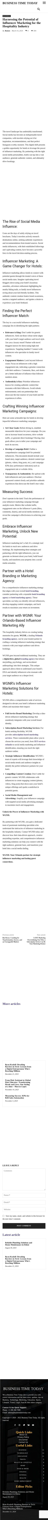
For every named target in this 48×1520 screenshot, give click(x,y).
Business (6, 16)
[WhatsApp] (30, 36)
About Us (23, 1434)
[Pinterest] (25, 36)
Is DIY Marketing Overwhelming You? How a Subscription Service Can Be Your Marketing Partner (36, 941)
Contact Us (23, 1442)
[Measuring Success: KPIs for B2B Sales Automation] (38, 1099)
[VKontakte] (28, 1425)
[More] (37, 36)
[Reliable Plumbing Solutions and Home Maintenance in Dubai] (39, 1246)
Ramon (7, 31)
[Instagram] (19, 1425)
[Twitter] (19, 36)
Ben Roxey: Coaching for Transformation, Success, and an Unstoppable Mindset (12, 940)
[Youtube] (33, 1425)
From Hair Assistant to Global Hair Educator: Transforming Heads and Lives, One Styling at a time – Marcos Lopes (18, 1083)
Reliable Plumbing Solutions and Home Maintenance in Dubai (18, 1244)
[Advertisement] (24, 104)
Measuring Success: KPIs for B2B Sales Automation (17, 1097)
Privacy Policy (23, 1437)
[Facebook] (13, 36)
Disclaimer (23, 1439)
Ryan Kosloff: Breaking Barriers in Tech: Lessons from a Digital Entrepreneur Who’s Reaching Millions (18, 1068)
